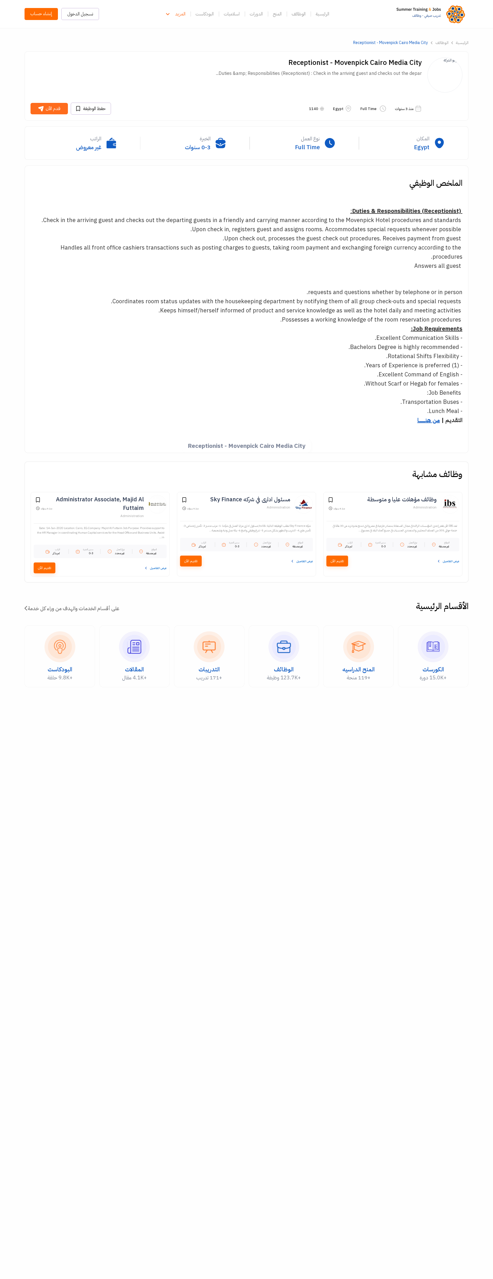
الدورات (256, 14)
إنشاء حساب (41, 13)
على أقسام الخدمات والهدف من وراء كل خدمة (73, 608)
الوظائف (299, 14)
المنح (277, 14)
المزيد (180, 14)
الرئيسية (322, 14)
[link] (432, 14)
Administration (425, 507)
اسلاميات (232, 14)
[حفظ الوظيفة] (331, 500)
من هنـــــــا (428, 420)
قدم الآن (53, 108)
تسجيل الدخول (80, 14)
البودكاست (204, 14)
